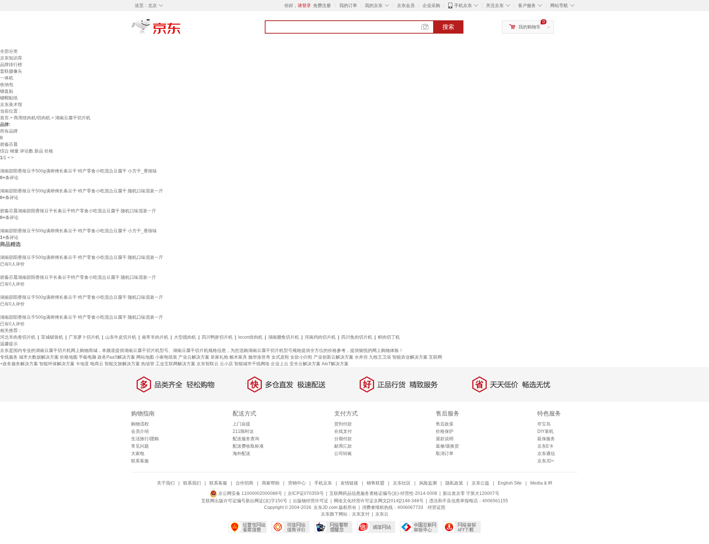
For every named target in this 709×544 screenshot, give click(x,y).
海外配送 (241, 453)
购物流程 (140, 424)
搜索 (448, 27)
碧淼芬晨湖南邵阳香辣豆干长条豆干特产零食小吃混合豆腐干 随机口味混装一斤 (78, 210)
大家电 (137, 453)
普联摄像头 (11, 71)
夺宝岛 (544, 424)
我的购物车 (529, 27)
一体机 (6, 78)
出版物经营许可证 (310, 500)
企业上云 (279, 363)
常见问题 (140, 446)
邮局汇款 (343, 446)
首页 (4, 117)
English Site (510, 483)
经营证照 (436, 507)
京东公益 (480, 483)
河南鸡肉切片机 (320, 337)
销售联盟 (375, 483)
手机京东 (463, 5)
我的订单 (348, 5)
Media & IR (541, 483)
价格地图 (69, 357)
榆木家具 (238, 357)
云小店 (226, 363)
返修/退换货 (447, 446)
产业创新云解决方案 (333, 357)
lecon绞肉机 (250, 337)
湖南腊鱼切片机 (283, 337)
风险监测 (428, 483)
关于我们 (166, 483)
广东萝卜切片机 (84, 337)
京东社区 (402, 483)
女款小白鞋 (301, 357)
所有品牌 (9, 131)
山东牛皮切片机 (120, 337)
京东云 (381, 514)
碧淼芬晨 (9, 144)
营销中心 (297, 483)
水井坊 (361, 357)
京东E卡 (545, 446)
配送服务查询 (246, 438)
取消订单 (444, 453)
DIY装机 (545, 431)
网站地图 (145, 357)
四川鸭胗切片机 (217, 337)
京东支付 (361, 514)
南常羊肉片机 (155, 337)
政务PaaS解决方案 (116, 357)
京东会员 (406, 5)
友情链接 (349, 483)
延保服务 (546, 438)
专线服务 (9, 357)
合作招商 (244, 483)
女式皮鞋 (280, 357)
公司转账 (343, 453)
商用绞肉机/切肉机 (32, 117)
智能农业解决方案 (410, 357)
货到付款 (343, 424)
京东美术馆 (11, 104)
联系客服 (140, 460)
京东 (181, 29)
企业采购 (431, 5)
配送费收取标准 (248, 446)
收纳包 (6, 84)
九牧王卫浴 (380, 357)
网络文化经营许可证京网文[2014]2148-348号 (379, 500)
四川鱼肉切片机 (356, 337)
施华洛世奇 (259, 357)
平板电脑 (87, 357)
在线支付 (343, 431)
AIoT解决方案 (335, 363)
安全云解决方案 (305, 363)
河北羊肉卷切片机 (17, 337)
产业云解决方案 (193, 357)
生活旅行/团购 (145, 438)
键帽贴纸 (9, 97)
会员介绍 (140, 431)
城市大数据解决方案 (39, 357)
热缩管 (147, 363)
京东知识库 (11, 58)
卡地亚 (82, 363)
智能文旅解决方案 (122, 363)
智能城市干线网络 (252, 363)
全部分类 (9, 51)
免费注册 (322, 5)
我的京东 (374, 5)
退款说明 (444, 438)
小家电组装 (166, 357)
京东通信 (546, 453)
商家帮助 (271, 483)
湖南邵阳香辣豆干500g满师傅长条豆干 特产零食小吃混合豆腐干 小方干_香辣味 (78, 171)
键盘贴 (6, 91)
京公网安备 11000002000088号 (249, 493)
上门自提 (241, 424)
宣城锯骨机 (52, 337)
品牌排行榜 (11, 64)
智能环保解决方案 (57, 363)
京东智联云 (207, 363)
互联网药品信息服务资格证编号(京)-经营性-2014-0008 (383, 493)
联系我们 (192, 483)
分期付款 (343, 438)
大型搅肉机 (185, 337)
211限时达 (243, 431)
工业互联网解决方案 (175, 363)
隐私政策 (454, 483)
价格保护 (444, 431)
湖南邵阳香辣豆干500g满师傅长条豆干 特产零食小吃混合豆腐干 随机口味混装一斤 (81, 191)
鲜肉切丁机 (389, 337)
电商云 (96, 363)
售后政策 (444, 424)
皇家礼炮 (219, 357)
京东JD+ (545, 460)
